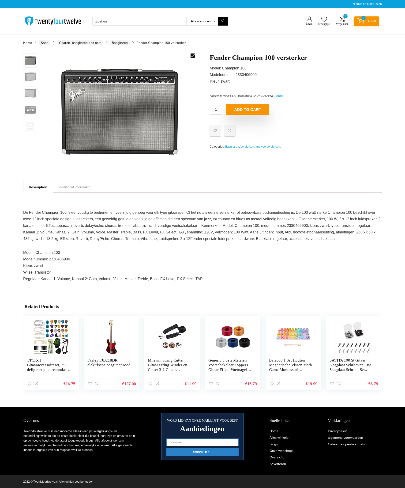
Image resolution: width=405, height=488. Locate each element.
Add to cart (247, 109)
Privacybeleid (338, 431)
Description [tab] (38, 187)
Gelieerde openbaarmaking (348, 444)
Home (27, 43)
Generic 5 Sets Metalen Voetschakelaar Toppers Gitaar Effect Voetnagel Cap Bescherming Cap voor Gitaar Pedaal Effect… (228, 372)
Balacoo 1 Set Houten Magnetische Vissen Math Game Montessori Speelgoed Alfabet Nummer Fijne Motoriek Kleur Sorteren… (290, 372)
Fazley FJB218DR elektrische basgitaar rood (109, 362)
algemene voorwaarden (345, 437)
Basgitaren (120, 43)
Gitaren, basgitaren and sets (80, 43)
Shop (45, 43)
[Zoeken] (223, 21)
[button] (193, 55)
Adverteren (278, 464)
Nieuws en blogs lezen (367, 4)
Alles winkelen (280, 437)
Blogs (274, 444)
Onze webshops (281, 451)
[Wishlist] (324, 19)
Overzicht (277, 457)
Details (278, 96)
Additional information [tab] (75, 187)
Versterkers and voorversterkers (260, 146)
